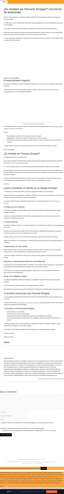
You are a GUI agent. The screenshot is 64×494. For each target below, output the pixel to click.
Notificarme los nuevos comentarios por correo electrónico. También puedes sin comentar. (29, 430)
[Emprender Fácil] (4, 2)
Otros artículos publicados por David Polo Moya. (51, 379)
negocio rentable (42, 138)
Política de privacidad (27, 463)
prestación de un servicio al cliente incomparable (32, 302)
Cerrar (1, 486)
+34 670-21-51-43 (41, 459)
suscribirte (46, 430)
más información (35, 468)
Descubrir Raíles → (52, 491)
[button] (63, 2)
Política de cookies (37, 463)
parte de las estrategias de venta (19, 163)
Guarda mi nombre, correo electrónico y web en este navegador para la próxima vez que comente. (27, 422)
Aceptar (44, 468)
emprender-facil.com (15, 461)
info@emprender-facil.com (30, 459)
